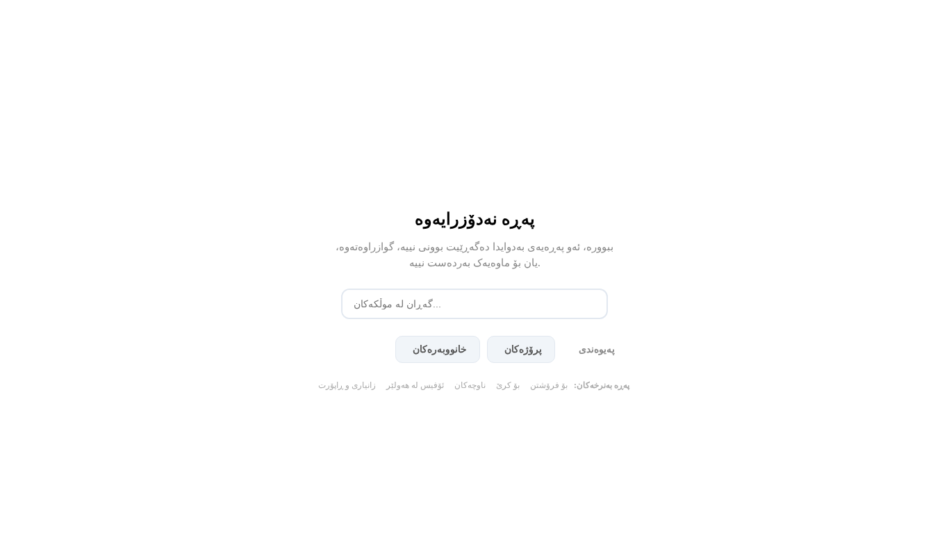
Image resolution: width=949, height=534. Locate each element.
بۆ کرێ (508, 385)
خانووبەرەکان (440, 349)
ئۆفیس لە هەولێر (415, 385)
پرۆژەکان (523, 349)
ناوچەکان (470, 385)
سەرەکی (357, 349)
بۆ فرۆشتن (549, 385)
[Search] (593, 304)
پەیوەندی (597, 349)
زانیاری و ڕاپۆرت (347, 385)
